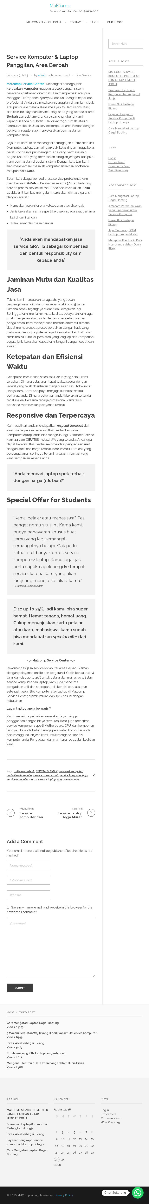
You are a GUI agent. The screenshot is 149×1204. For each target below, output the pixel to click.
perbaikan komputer (19, 775)
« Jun (57, 1164)
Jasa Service (83, 75)
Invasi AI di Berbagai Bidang (25, 1043)
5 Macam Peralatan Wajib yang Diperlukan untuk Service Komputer (125, 210)
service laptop (47, 779)
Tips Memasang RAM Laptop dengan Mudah (36, 1053)
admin (42, 75)
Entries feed (116, 162)
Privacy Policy (64, 1195)
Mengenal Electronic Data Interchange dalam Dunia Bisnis (125, 244)
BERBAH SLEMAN (46, 771)
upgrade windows (68, 779)
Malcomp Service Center (25, 84)
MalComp (60, 5)
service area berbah (45, 775)
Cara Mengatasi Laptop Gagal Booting (33, 1023)
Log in (112, 158)
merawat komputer (71, 771)
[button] (138, 1193)
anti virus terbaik (24, 771)
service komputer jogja (74, 775)
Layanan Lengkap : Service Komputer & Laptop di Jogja (121, 118)
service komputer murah (22, 779)
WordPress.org (118, 170)
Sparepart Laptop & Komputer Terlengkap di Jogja (124, 94)
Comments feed (119, 166)
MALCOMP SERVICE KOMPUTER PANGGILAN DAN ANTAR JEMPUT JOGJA (27, 1114)
